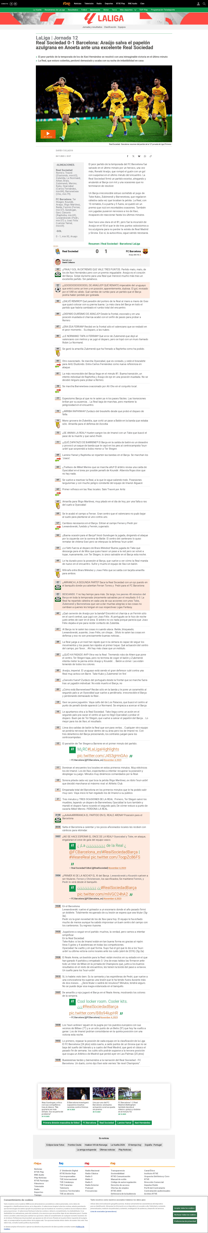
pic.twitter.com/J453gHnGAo (102, 755)
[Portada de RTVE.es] (66, 4)
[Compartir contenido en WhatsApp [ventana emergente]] (145, 155)
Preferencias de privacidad (185, 1221)
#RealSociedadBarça (120, 852)
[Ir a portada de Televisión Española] (71, 1164)
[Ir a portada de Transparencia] (142, 1164)
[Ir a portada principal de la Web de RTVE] (45, 1163)
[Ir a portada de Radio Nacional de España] (97, 1164)
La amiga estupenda (86, 1149)
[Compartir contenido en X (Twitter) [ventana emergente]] (133, 155)
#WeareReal (79, 857)
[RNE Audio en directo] (15, 3)
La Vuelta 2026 (118, 1145)
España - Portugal (153, 1145)
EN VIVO (55, 246)
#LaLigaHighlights (103, 749)
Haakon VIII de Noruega (96, 1145)
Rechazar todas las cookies (185, 1215)
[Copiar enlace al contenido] (151, 155)
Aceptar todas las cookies (184, 1208)
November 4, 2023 (112, 760)
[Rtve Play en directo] (11, 3)
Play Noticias (125, 1149)
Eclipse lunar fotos (55, 1145)
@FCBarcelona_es (85, 852)
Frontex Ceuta (74, 1145)
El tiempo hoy (134, 1145)
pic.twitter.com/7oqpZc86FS (115, 857)
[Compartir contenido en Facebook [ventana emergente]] (127, 155)
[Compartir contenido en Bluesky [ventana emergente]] (139, 155)
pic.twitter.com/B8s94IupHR (93, 1013)
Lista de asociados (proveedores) (103, 1211)
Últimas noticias (107, 1149)
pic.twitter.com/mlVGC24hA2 (102, 894)
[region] (104, 1214)
